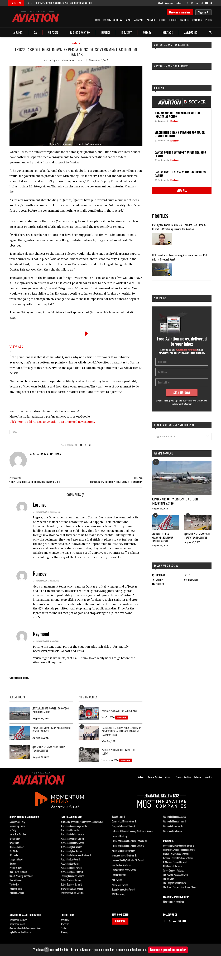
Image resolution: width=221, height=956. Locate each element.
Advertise (169, 3)
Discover (159, 88)
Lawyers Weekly (16, 859)
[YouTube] (184, 921)
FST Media (13, 851)
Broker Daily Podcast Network (176, 854)
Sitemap (64, 932)
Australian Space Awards (71, 867)
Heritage (167, 32)
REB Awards (117, 879)
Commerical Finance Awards (124, 821)
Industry (126, 32)
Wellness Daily (15, 888)
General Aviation (155, 777)
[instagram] (201, 3)
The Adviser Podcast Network (175, 874)
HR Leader (14, 855)
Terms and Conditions (196, 400)
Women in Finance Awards (174, 816)
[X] (169, 921)
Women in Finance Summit (174, 821)
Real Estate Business (18, 872)
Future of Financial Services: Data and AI (129, 841)
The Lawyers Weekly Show (174, 883)
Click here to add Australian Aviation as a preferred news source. (52, 422)
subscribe (160, 298)
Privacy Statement (183, 404)
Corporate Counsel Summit (123, 826)
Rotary (147, 32)
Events (208, 20)
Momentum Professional (173, 901)
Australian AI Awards (70, 830)
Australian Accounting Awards (74, 826)
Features (173, 20)
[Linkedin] (174, 921)
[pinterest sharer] (90, 445)
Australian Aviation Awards (72, 834)
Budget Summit (118, 816)
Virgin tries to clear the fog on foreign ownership (34, 482)
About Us (65, 920)
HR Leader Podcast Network (175, 862)
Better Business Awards (71, 880)
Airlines (18, 32)
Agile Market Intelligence (20, 932)
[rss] (211, 3)
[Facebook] (165, 921)
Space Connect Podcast (173, 870)
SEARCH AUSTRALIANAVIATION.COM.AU (174, 425)
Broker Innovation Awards (72, 888)
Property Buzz (15, 867)
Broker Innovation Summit (72, 893)
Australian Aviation (17, 834)
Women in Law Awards (173, 826)
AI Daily (12, 830)
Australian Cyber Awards (71, 847)
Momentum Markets (18, 920)
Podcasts (151, 20)
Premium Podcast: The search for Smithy (118, 751)
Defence (105, 32)
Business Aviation (80, 32)
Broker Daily (14, 838)
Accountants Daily (17, 822)
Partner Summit (119, 875)
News (128, 20)
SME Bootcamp (118, 894)
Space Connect (15, 880)
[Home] (38, 778)
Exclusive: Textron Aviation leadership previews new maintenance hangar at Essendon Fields (121, 731)
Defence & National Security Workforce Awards (132, 831)
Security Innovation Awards (123, 889)
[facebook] (187, 3)
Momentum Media (17, 924)
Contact (178, 3)
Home (97, 20)
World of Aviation (16, 893)
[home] (35, 16)
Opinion (162, 20)
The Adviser (14, 884)
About (160, 3)
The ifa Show (168, 879)
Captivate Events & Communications (25, 928)
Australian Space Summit (72, 872)
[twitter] (192, 3)
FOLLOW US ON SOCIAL (166, 565)
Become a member (179, 12)
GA (35, 32)
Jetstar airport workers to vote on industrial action (64, 3)
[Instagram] (179, 921)
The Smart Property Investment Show (179, 887)
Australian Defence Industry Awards (76, 855)
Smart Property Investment (21, 876)
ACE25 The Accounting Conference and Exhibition (82, 822)
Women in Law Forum (172, 831)
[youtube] (206, 3)
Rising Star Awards (120, 884)
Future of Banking (119, 836)
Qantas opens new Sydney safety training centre (197, 535)
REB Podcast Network (172, 866)
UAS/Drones (191, 32)
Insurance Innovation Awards (124, 855)
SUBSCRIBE (120, 921)
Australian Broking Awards (72, 843)
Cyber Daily (14, 843)
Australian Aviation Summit (72, 838)
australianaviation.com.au (69, 60)
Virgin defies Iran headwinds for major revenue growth (162, 537)
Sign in (202, 12)
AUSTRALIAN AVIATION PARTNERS (171, 45)
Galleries (184, 20)
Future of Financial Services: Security (128, 846)
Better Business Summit (71, 884)
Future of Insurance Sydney (123, 850)
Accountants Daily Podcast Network (178, 845)
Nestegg (12, 863)
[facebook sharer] (81, 445)
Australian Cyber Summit (72, 851)
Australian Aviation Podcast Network (179, 849)
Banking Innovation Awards (72, 876)
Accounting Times (17, 826)
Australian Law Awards (70, 859)
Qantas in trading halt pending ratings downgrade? (116, 482)
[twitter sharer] (85, 445)
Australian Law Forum (70, 863)
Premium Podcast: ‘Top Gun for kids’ (120, 710)
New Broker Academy (121, 865)
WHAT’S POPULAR (163, 453)
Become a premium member (168, 949)
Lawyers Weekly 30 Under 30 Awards (128, 860)
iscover (198, 20)
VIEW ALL (16, 346)
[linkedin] (197, 3)
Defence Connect (16, 847)
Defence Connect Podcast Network (178, 858)
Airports (53, 32)
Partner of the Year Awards (124, 870)
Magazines (138, 20)
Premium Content (111, 20)
